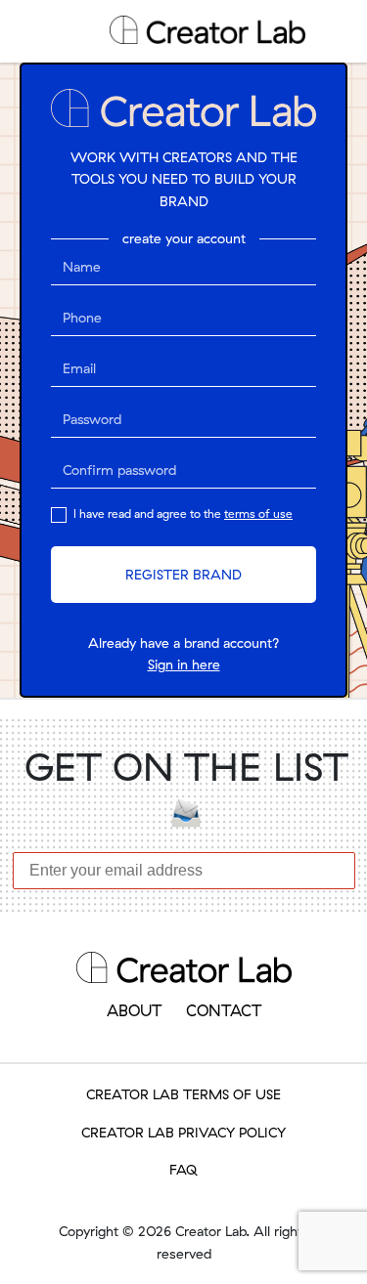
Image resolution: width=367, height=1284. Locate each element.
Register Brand (183, 574)
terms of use (258, 513)
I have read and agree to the (181, 513)
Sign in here (184, 664)
